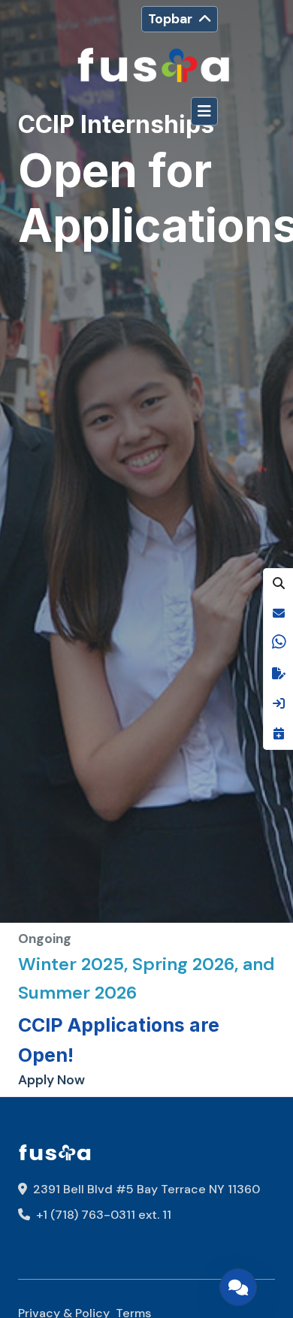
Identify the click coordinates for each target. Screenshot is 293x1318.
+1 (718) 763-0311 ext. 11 (102, 1215)
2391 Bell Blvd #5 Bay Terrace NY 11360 (145, 1189)
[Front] (153, 66)
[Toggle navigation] (204, 111)
